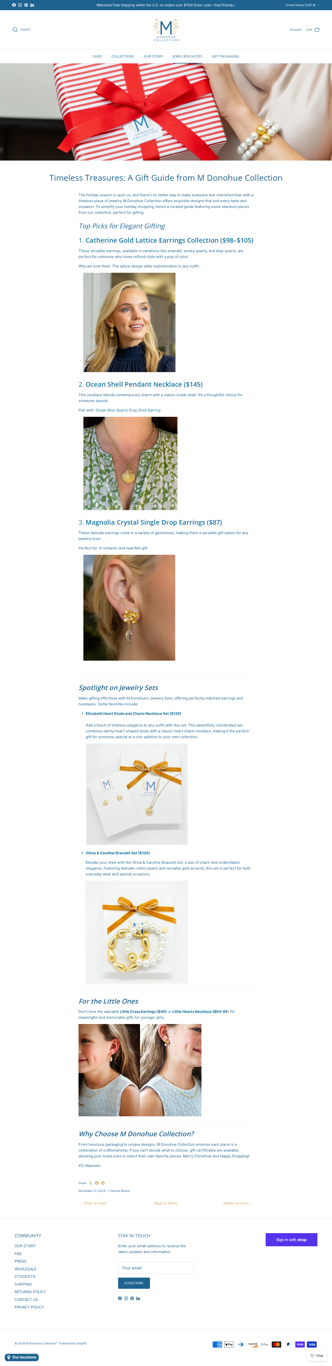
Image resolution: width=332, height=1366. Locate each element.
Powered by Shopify (73, 1343)
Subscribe (134, 1283)
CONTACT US (26, 1299)
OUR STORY (153, 56)
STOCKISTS (25, 1276)
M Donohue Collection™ (42, 1343)
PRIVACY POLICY (29, 1307)
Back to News (166, 1203)
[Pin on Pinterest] (103, 1183)
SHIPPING (23, 1284)
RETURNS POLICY (30, 1291)
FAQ (18, 1253)
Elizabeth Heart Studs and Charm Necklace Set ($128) (133, 713)
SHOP (97, 56)
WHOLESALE (25, 1269)
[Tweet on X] (91, 1183)
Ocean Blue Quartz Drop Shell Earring (128, 410)
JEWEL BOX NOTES (187, 56)
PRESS (20, 1261)
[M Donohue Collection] (166, 29)
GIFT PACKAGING (225, 56)
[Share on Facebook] (97, 1183)
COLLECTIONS (123, 56)
